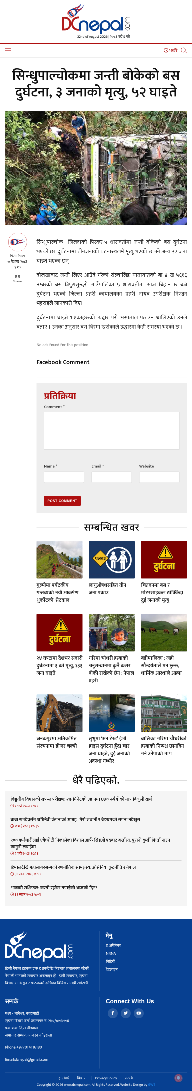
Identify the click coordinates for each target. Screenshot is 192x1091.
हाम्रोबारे (63, 1078)
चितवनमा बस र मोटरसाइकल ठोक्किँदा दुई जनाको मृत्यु (162, 592)
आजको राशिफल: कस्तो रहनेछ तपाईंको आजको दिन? (54, 888)
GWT (152, 1085)
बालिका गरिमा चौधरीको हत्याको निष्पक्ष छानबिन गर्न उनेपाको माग (163, 746)
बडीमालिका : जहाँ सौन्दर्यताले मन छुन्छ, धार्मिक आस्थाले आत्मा (161, 665)
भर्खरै (173, 50)
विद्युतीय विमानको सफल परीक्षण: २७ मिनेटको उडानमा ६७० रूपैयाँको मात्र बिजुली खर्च (81, 799)
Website (146, 466)
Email (98, 466)
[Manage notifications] (178, 1078)
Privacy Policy (106, 1078)
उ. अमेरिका (113, 946)
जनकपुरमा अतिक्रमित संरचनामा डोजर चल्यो (56, 742)
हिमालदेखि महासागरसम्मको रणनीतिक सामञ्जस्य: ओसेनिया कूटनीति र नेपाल (73, 867)
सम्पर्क (129, 1078)
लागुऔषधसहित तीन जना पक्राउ (107, 589)
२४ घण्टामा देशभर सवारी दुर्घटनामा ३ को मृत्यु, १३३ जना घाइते (59, 665)
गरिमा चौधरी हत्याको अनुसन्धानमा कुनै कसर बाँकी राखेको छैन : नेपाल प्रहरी (111, 669)
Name (50, 466)
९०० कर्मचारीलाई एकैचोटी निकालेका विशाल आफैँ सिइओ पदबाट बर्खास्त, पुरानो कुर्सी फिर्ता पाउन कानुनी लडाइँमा (90, 844)
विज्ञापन (82, 1078)
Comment (54, 407)
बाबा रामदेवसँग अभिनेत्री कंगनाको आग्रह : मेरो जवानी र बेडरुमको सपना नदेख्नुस (75, 820)
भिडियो (110, 962)
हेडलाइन (112, 970)
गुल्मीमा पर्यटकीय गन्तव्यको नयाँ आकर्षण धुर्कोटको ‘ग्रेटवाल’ (57, 592)
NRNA (111, 954)
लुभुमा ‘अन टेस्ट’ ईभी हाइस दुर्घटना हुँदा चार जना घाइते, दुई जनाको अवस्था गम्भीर (109, 749)
